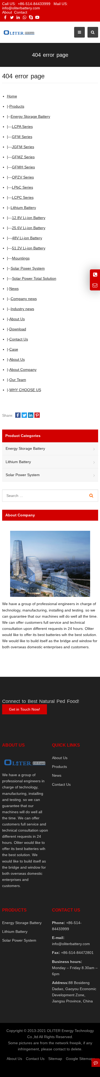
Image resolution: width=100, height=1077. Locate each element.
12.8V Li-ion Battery (28, 218)
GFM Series (22, 137)
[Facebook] (5, 17)
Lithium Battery (23, 207)
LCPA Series (22, 126)
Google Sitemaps (80, 1058)
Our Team (17, 380)
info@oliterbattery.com (71, 944)
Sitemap (55, 1058)
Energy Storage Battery (30, 116)
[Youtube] (37, 17)
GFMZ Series (23, 157)
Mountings (21, 258)
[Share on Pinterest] (37, 415)
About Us (17, 319)
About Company (23, 369)
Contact (20, 12)
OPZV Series (23, 177)
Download (17, 329)
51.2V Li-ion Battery (28, 248)
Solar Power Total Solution (34, 278)
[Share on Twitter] (24, 415)
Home (12, 96)
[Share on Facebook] (18, 415)
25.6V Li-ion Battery (28, 228)
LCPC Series (23, 197)
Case (13, 349)
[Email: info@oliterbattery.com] (95, 285)
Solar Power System (28, 268)
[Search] (91, 495)
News (14, 288)
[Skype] (31, 17)
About (7, 12)
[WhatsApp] (24, 17)
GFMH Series (23, 167)
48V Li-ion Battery (27, 238)
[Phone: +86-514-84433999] (95, 274)
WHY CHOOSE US (25, 390)
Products (16, 106)
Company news (24, 299)
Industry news (22, 309)
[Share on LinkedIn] (30, 415)
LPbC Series (22, 187)
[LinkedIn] (18, 17)
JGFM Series (23, 147)
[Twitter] (12, 17)
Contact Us (18, 339)
